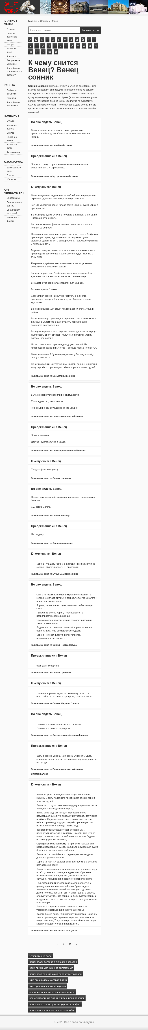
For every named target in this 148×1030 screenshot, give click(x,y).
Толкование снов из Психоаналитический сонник (57, 416)
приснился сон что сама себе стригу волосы (55, 973)
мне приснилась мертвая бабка (48, 979)
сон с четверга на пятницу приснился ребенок (56, 997)
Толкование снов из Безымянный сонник (53, 376)
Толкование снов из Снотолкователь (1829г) (54, 930)
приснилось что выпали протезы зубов (52, 1010)
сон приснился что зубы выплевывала (52, 992)
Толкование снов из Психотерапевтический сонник (58, 450)
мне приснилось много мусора (47, 986)
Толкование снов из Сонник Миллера (51, 515)
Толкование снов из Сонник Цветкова (51, 478)
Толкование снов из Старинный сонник (52, 543)
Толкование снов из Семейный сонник (51, 145)
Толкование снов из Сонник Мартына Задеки (55, 703)
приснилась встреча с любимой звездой (53, 961)
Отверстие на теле (40, 955)
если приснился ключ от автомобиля (51, 967)
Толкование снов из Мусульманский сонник (54, 176)
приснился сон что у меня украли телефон (54, 1004)
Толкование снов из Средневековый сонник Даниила (59, 735)
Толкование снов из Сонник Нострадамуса (54, 645)
